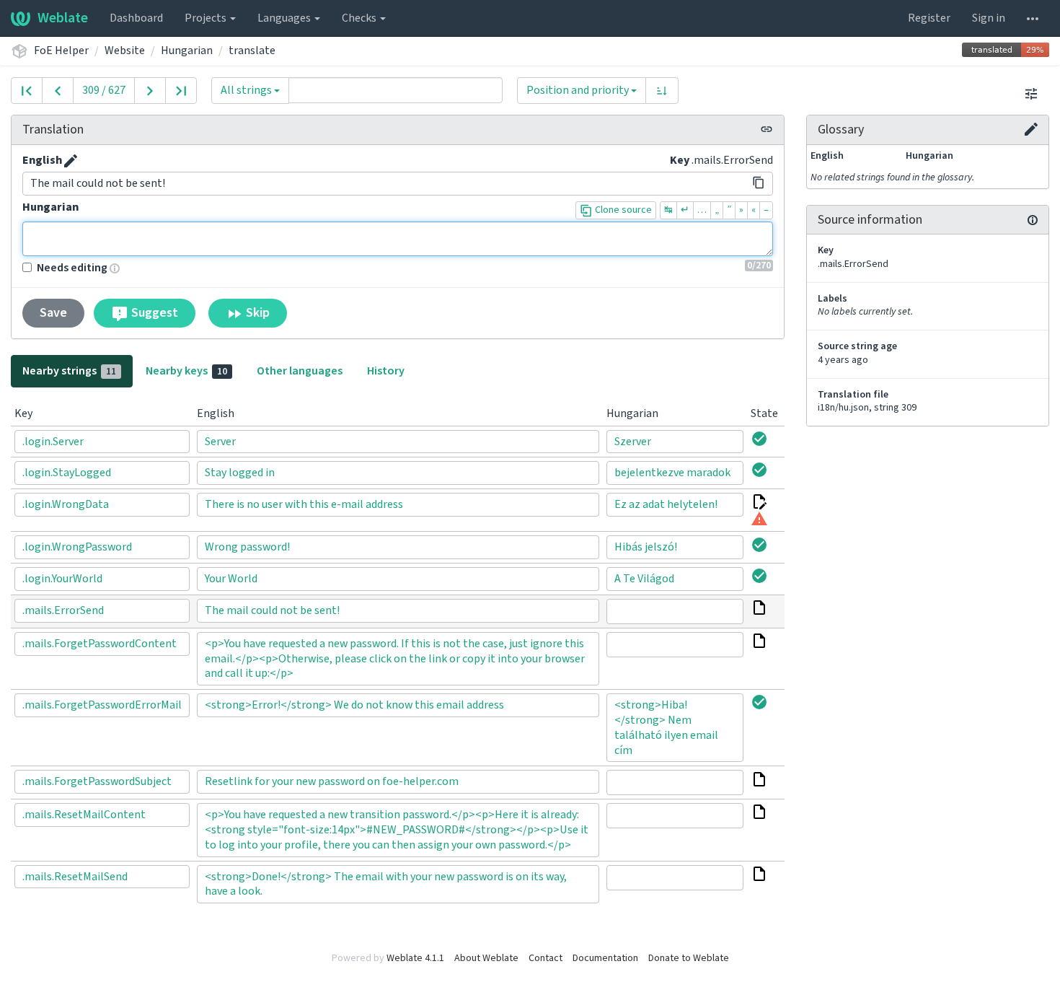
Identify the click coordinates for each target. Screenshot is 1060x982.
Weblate (62, 18)
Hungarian (187, 50)
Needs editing (72, 268)
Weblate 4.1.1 (415, 958)
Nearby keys (186, 371)
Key (679, 160)
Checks (360, 18)
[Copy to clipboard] (758, 182)
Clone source (622, 210)
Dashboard (136, 18)
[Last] (181, 90)
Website (125, 50)
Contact (545, 958)
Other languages (300, 371)
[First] (27, 90)
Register (929, 18)
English (42, 160)
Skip (256, 313)
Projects (207, 18)
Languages (285, 18)
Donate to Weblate (688, 958)
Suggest (153, 313)
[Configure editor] (1031, 93)
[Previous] (58, 90)
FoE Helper (61, 50)
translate (252, 50)
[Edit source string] (70, 160)
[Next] (150, 90)
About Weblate (486, 958)
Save (53, 313)
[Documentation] (1033, 220)
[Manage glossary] (1031, 129)
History (386, 371)
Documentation (605, 958)
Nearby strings (69, 371)
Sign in (988, 18)
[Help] (1032, 18)
